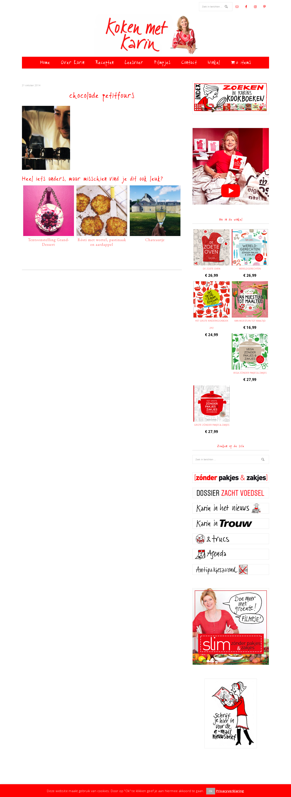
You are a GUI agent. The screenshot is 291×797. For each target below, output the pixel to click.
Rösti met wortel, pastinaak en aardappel (102, 242)
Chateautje (155, 239)
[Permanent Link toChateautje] (155, 234)
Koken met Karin (145, 35)
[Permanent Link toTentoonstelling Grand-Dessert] (48, 234)
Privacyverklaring (230, 791)
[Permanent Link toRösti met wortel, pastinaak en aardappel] (101, 234)
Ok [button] (211, 791)
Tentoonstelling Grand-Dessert (48, 242)
